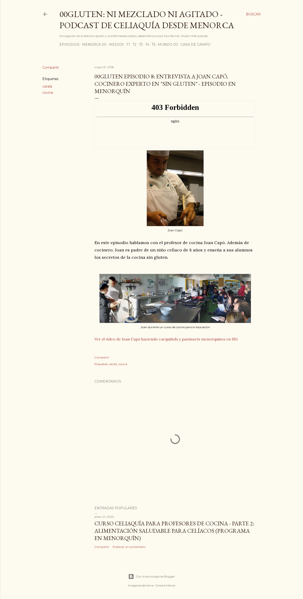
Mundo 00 (168, 44)
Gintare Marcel (165, 585)
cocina (47, 92)
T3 (141, 44)
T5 (153, 44)
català (47, 86)
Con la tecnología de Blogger (155, 576)
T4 (147, 44)
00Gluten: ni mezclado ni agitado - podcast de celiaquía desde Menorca (146, 20)
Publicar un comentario (129, 547)
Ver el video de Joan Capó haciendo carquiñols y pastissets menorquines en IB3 (166, 339)
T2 (134, 44)
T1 (128, 44)
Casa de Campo (195, 44)
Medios (116, 44)
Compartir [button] (50, 67)
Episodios (69, 44)
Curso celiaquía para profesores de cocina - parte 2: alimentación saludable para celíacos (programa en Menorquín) (174, 531)
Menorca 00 (94, 44)
